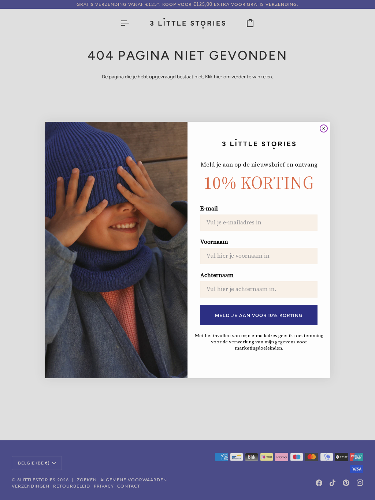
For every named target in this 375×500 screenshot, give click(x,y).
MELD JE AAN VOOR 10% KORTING (259, 314)
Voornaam (214, 242)
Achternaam (217, 275)
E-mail (209, 208)
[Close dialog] (323, 128)
